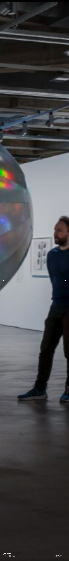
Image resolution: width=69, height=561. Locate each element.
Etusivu (5, 0)
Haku (62, 0)
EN (65, 0)
